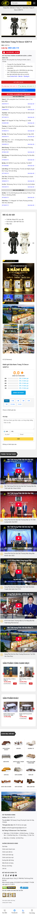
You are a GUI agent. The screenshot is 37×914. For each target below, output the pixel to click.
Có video (13, 404)
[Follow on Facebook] (3, 876)
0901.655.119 (13, 48)
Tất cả (6, 400)
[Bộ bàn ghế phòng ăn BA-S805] (26, 707)
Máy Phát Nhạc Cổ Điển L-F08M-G (10, 679)
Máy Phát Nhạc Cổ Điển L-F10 (25, 679)
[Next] (33, 677)
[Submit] (29, 3)
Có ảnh (19, 404)
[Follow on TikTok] (8, 876)
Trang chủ (6, 8)
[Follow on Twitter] (11, 876)
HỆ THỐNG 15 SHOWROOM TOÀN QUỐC (18, 94)
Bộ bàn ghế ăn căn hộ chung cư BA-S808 (9, 714)
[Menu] (34, 3)
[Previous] (3, 677)
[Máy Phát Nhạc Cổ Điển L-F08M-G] (11, 672)
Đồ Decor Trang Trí (15, 8)
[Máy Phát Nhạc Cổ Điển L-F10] (26, 672)
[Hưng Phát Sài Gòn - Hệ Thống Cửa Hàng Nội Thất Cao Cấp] (5, 3)
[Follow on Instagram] (6, 876)
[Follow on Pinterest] (13, 876)
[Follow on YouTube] (16, 876)
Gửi (18, 439)
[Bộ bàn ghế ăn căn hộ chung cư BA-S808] (11, 707)
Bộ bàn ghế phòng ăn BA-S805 (25, 714)
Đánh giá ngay (18, 392)
